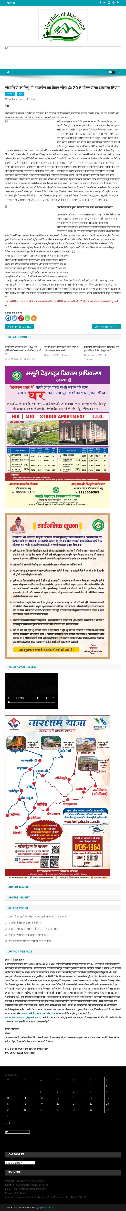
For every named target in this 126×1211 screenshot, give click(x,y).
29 (91, 1110)
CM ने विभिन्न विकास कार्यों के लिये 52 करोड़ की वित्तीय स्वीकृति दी (108, 326)
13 (57, 1098)
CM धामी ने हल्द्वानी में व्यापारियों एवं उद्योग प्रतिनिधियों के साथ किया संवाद (37, 916)
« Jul (7, 1123)
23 (107, 1103)
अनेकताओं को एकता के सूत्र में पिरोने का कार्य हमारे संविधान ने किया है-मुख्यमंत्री (101, 349)
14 (74, 1098)
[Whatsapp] (27, 318)
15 (91, 1098)
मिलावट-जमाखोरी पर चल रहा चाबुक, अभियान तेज (28, 935)
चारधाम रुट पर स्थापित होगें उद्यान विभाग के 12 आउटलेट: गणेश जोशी (61, 349)
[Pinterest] (21, 318)
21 (74, 1103)
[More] (34, 318)
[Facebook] (8, 318)
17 (8, 1103)
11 (24, 1098)
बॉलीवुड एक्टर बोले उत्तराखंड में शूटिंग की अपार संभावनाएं (22, 326)
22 (91, 1103)
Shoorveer (34, 99)
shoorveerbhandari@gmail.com (22, 1017)
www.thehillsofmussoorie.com (39, 1013)
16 (107, 1098)
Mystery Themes (46, 1207)
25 (24, 1110)
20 (57, 1103)
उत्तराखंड (10, 94)
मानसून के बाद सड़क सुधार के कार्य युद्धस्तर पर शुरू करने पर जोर (34, 928)
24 (8, 1110)
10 (8, 1098)
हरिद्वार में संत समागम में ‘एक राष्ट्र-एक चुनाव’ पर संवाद (30, 941)
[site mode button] (112, 72)
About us (11, 3)
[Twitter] (15, 318)
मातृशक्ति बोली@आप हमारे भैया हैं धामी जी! (25, 922)
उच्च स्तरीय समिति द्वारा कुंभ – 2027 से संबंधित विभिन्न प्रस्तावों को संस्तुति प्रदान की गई (23, 350)
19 (41, 1103)
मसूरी (20, 94)
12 (41, 1098)
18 (24, 1103)
